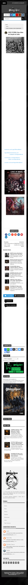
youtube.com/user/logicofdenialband (13, 162)
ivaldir (7, 531)
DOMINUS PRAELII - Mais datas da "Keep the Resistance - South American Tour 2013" (16, 431)
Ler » (15, 534)
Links (5, 520)
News (7, 26)
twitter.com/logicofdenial (14, 159)
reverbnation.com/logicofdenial (12, 157)
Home (5, 505)
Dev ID (18, 574)
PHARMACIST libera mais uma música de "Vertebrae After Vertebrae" (17, 454)
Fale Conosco (7, 523)
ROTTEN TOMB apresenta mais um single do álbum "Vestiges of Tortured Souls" (17, 443)
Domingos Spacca (10, 544)
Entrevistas (6, 517)
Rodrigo (8, 550)
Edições (6, 514)
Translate (12, 360)
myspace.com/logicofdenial (16, 154)
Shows (5, 511)
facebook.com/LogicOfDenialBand (13, 149)
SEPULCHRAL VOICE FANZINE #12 (9, 379)
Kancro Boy (9, 537)
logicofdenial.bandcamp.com (12, 152)
